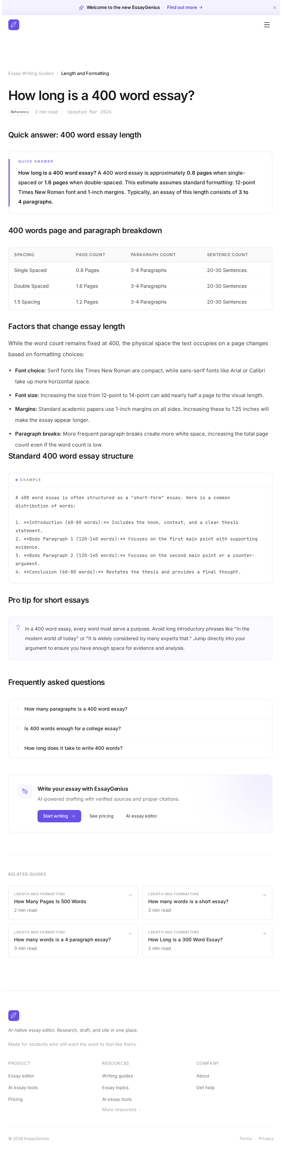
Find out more (182, 7)
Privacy (264, 1138)
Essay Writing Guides (31, 73)
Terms (243, 1138)
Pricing (15, 1099)
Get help (205, 1087)
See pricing (101, 816)
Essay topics (115, 1087)
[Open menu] (267, 25)
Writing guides (117, 1075)
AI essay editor (141, 816)
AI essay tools (23, 1087)
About (202, 1075)
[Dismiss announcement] (274, 7)
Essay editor (21, 1075)
